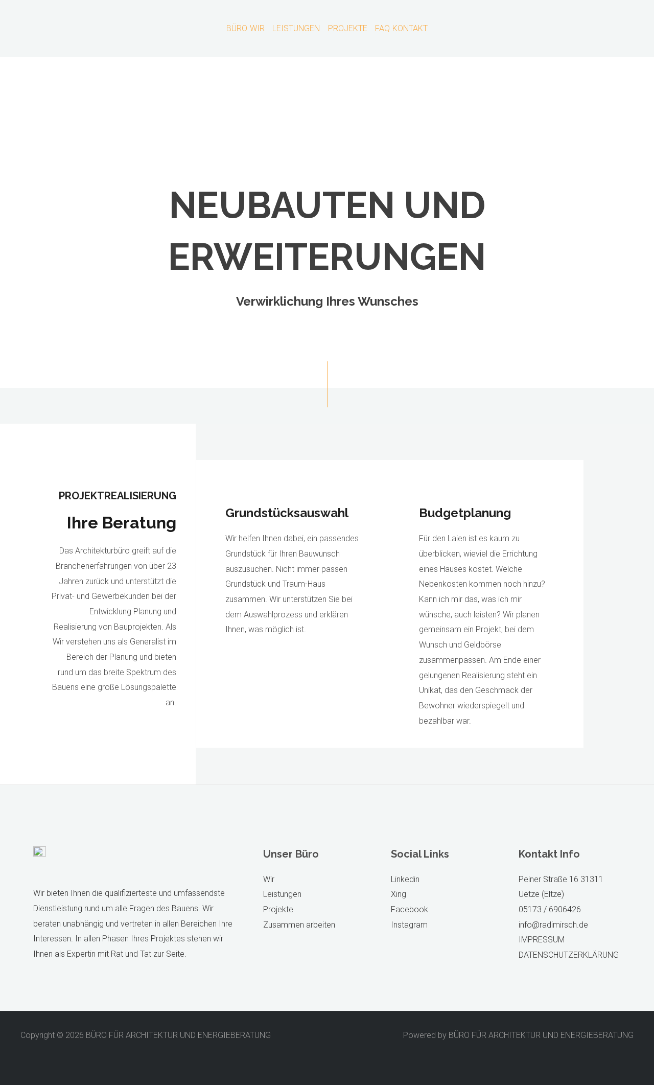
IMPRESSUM (542, 939)
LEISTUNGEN (296, 29)
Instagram (409, 925)
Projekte (278, 909)
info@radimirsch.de (553, 925)
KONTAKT (410, 29)
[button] (259, 29)
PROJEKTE (347, 29)
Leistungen (282, 894)
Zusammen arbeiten (299, 925)
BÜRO (236, 29)
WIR (257, 29)
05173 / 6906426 (550, 909)
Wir (268, 879)
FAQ (382, 29)
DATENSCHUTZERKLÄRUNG (569, 955)
